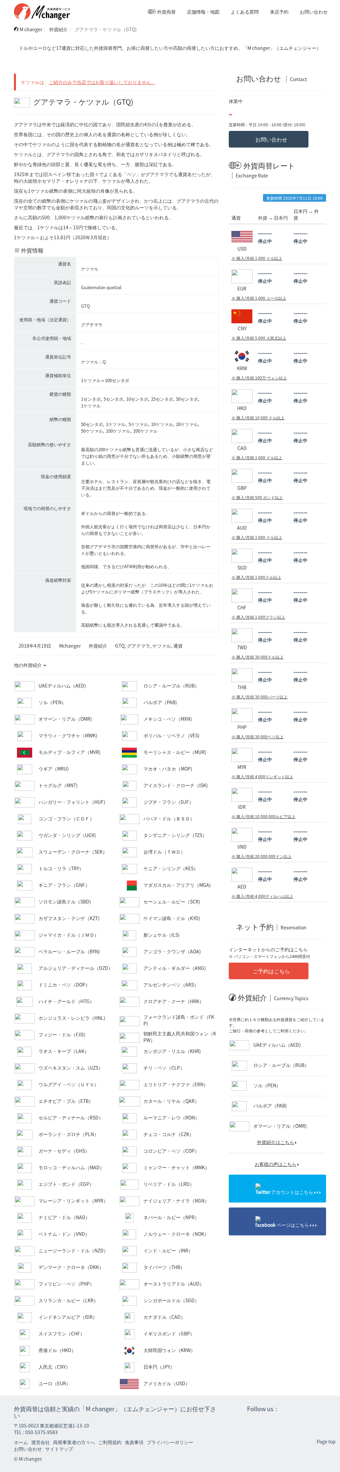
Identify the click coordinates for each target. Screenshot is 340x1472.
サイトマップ (59, 1448)
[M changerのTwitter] (287, 1410)
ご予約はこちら (270, 971)
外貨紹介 (58, 29)
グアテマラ (138, 645)
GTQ (120, 645)
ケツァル (161, 645)
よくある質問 (244, 11)
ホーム (21, 1442)
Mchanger (70, 645)
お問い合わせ (313, 11)
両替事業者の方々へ (74, 1442)
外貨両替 (166, 11)
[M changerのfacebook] (303, 1410)
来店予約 (279, 11)
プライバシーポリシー (170, 1442)
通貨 (178, 645)
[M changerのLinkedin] (318, 1410)
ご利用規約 (110, 1442)
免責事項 (134, 1442)
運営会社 (40, 1442)
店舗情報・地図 (202, 11)
